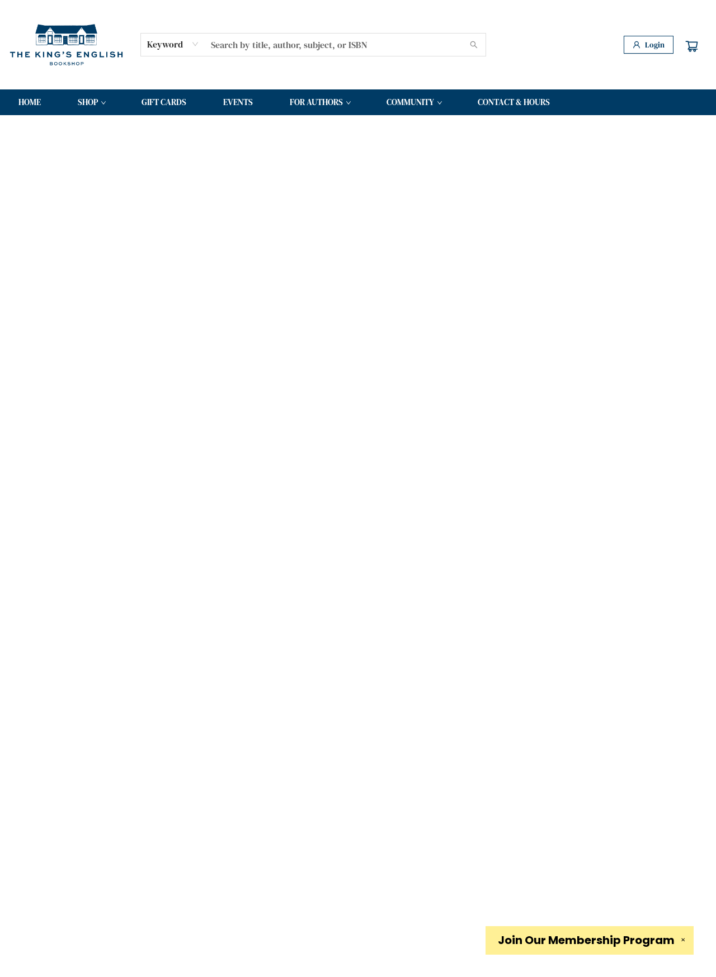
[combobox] (173, 44)
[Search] (474, 45)
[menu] (358, 102)
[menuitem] (29, 102)
